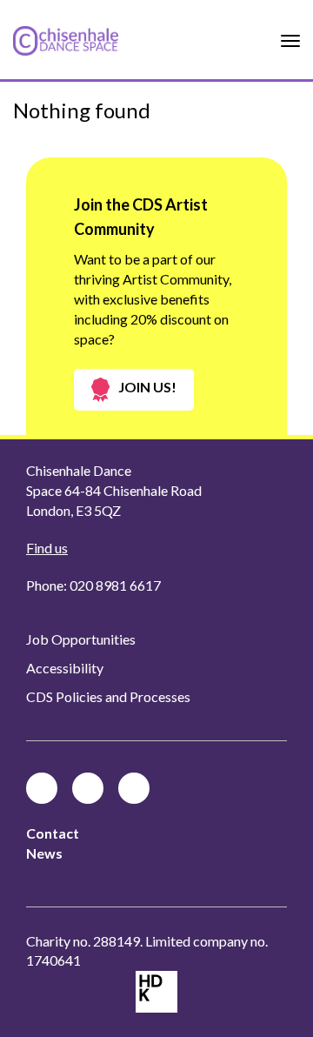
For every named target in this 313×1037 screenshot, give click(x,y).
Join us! (147, 386)
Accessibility (64, 667)
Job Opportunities (81, 639)
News (44, 853)
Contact (52, 833)
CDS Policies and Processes (108, 696)
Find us (47, 547)
